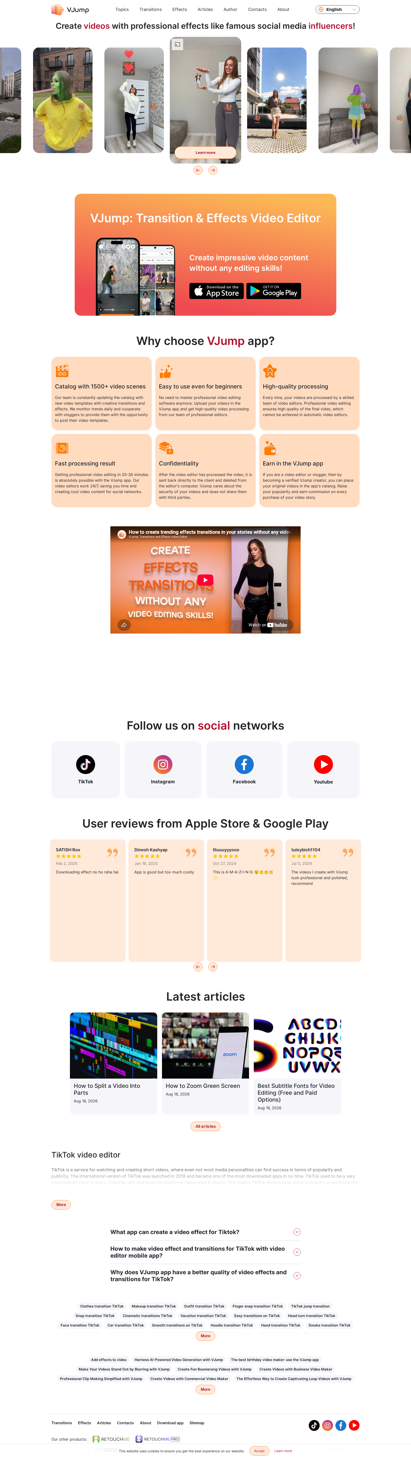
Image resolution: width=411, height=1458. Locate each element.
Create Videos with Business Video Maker (295, 1369)
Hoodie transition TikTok (232, 1325)
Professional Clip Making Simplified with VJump (101, 1378)
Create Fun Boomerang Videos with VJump (214, 1369)
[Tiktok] (314, 1425)
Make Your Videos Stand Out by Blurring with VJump (124, 1369)
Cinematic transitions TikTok (147, 1315)
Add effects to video (109, 1359)
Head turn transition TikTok (311, 1315)
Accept (259, 1451)
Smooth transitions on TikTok (177, 1325)
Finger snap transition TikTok (258, 1306)
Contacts (257, 9)
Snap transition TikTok (95, 1315)
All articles (206, 1126)
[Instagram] (327, 1425)
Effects (179, 9)
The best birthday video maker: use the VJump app (275, 1359)
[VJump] (70, 9)
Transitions (150, 9)
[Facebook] (340, 1425)
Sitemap (197, 1422)
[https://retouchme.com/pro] (157, 1439)
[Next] (212, 170)
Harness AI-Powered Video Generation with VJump (179, 1359)
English (334, 9)
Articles (205, 9)
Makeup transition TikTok (154, 1306)
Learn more (63, 142)
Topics (122, 9)
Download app (170, 1422)
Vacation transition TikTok (203, 1315)
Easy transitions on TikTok (257, 1315)
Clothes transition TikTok (102, 1306)
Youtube (323, 782)
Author (230, 9)
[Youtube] (354, 1425)
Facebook (244, 782)
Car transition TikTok (126, 1325)
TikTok (85, 782)
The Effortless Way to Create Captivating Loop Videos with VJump (293, 1378)
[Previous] (198, 170)
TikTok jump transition (310, 1306)
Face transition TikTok (80, 1325)
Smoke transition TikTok (329, 1325)
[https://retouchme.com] (111, 1439)
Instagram (163, 782)
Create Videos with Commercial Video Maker (189, 1378)
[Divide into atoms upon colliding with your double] (118, 277)
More (61, 1204)
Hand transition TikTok (280, 1325)
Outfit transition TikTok (204, 1306)
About (283, 9)
